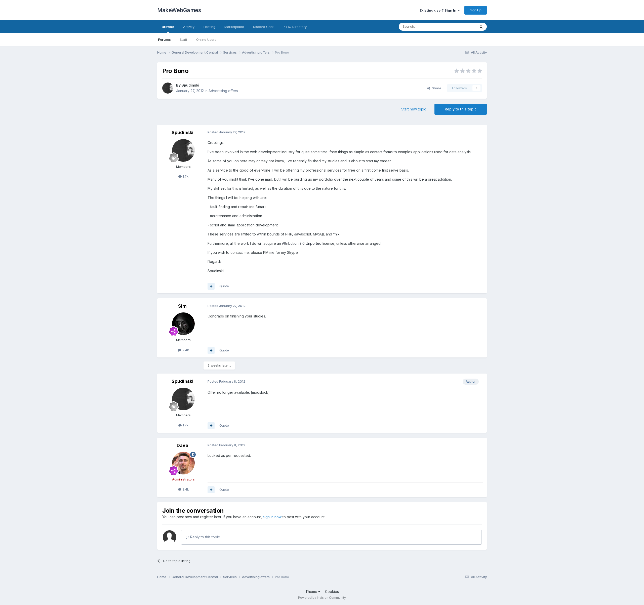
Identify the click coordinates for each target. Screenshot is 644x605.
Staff (183, 39)
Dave (182, 445)
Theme (311, 591)
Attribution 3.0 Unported (301, 243)
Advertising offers (223, 91)
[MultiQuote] (211, 286)
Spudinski (190, 85)
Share (435, 88)
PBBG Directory (295, 27)
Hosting (209, 27)
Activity (188, 27)
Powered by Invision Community (322, 597)
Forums (164, 39)
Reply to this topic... (205, 537)
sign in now (272, 517)
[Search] (481, 27)
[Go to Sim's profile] (183, 323)
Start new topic (413, 109)
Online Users (206, 39)
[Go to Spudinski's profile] (167, 88)
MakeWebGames (179, 10)
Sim (182, 306)
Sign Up (475, 10)
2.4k (185, 350)
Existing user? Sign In (439, 10)
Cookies (332, 591)
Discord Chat (263, 27)
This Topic (461, 26)
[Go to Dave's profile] (183, 463)
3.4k (185, 489)
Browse (168, 27)
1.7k (185, 176)
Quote (224, 286)
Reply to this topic (460, 109)
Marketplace (234, 27)
